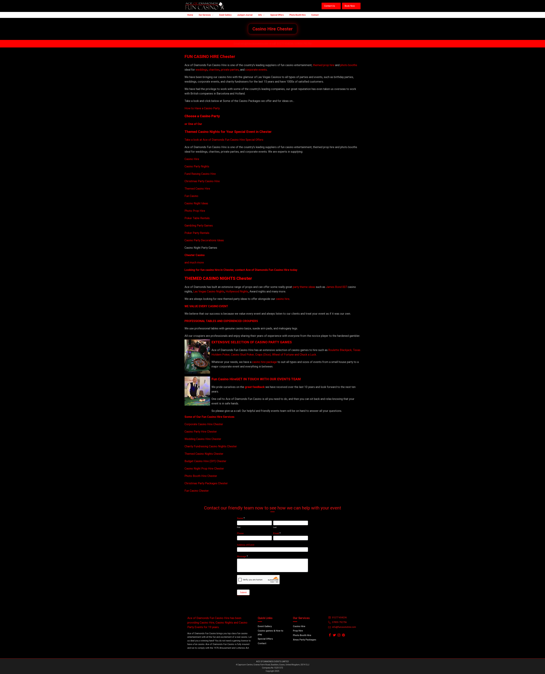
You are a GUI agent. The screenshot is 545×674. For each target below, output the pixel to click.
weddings (201, 69)
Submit (243, 592)
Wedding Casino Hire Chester (203, 439)
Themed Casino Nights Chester (204, 453)
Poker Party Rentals (197, 233)
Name (241, 518)
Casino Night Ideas (196, 203)
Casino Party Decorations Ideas (204, 240)
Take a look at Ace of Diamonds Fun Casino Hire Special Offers (224, 139)
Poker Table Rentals (197, 218)
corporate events (256, 69)
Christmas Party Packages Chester (206, 483)
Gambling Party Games (199, 225)
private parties (230, 69)
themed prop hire (323, 65)
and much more (194, 262)
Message (242, 556)
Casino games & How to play (270, 632)
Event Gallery (265, 626)
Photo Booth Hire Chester (201, 476)
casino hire (282, 299)
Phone (240, 533)
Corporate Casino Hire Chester (204, 424)
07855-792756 (303, 43)
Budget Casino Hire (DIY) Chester (205, 461)
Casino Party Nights (197, 166)
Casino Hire (192, 159)
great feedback (255, 387)
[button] (331, 6)
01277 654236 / (286, 43)
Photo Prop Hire (195, 210)
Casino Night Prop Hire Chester (204, 468)
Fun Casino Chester (197, 490)
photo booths (348, 65)
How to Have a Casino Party (202, 108)
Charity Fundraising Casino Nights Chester (211, 446)
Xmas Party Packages (304, 639)
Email (276, 533)
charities (214, 69)
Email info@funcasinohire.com (251, 43)
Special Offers (265, 638)
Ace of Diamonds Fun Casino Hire (267, 270)
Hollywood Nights (236, 291)
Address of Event (245, 545)
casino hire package (264, 362)
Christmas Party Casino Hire (202, 181)
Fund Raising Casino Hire (200, 173)
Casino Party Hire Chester (201, 431)
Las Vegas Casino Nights (208, 291)
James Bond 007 (337, 287)
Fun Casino (191, 196)
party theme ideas (304, 287)
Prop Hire (298, 630)
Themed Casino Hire (197, 188)
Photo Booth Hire (302, 635)
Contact (262, 643)
